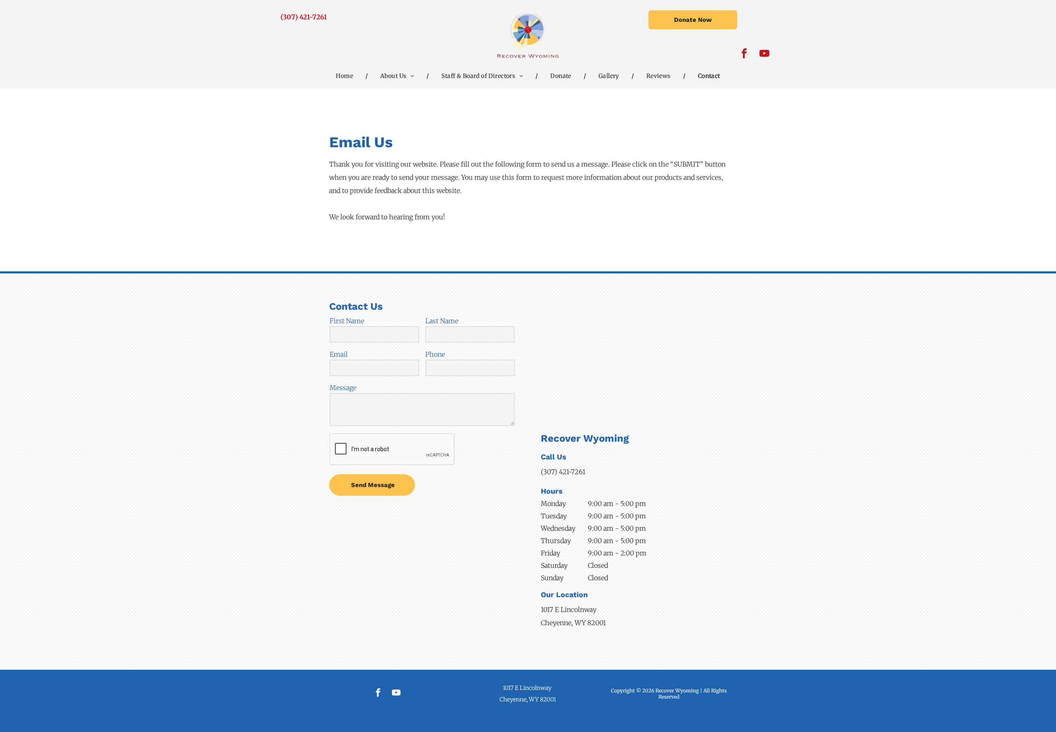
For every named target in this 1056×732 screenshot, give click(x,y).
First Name (347, 321)
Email (339, 354)
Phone (435, 354)
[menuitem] (345, 76)
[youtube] (764, 54)
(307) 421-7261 (303, 17)
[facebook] (744, 54)
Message (343, 388)
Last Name (441, 321)
